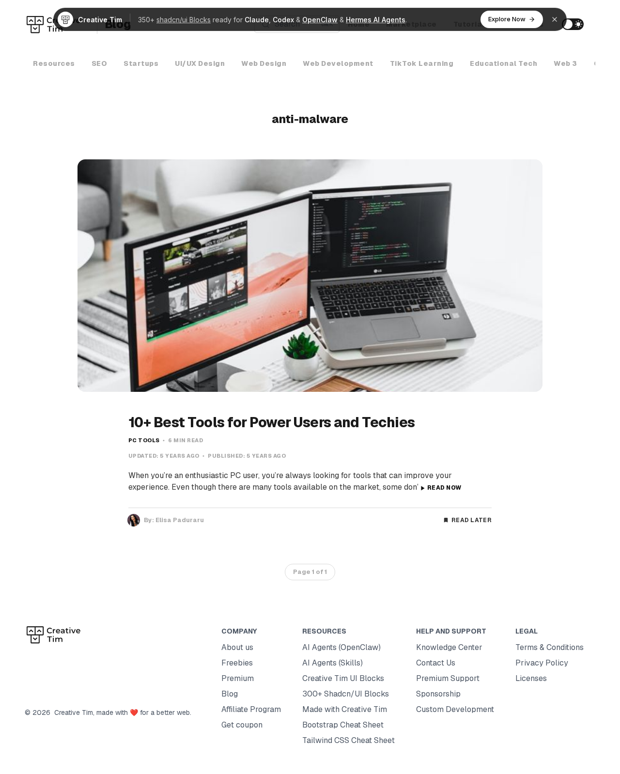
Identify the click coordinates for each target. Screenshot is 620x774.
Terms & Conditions (549, 647)
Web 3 (565, 63)
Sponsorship (438, 694)
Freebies (237, 663)
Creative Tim (71, 712)
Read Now (444, 488)
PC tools (144, 440)
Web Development (338, 63)
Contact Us (435, 663)
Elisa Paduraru (179, 520)
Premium (237, 678)
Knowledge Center (449, 647)
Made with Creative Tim (344, 709)
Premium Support (448, 678)
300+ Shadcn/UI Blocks (345, 694)
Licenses (531, 678)
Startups (141, 63)
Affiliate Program (251, 709)
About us (237, 647)
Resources (54, 63)
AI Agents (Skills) (332, 663)
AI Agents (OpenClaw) (341, 647)
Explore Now (507, 19)
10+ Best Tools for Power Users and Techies (271, 422)
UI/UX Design (200, 63)
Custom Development (455, 709)
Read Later (471, 520)
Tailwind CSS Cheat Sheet (348, 740)
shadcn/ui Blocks (183, 19)
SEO (100, 63)
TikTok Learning (422, 63)
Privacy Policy (541, 663)
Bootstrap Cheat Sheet (343, 725)
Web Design (263, 63)
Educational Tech (503, 63)
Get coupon (242, 725)
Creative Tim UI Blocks (343, 678)
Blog (229, 694)
